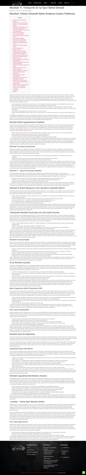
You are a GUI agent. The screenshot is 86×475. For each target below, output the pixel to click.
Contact (60, 2)
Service (45, 2)
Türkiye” (15, 91)
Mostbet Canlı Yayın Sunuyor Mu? (20, 55)
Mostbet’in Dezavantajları (18, 32)
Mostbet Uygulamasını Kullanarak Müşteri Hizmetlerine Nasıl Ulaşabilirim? (20, 72)
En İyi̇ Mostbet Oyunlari (18, 34)
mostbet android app (26, 130)
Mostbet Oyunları (17, 57)
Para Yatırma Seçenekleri (18, 38)
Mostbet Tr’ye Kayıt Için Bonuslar (20, 22)
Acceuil (29, 2)
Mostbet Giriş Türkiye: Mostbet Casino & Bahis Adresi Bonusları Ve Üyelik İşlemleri (20, 82)
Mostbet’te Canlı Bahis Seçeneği (20, 56)
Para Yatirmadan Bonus (18, 48)
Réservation (53, 2)
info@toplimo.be (66, 457)
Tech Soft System (62, 472)
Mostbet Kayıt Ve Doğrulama (19, 39)
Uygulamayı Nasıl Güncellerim (19, 41)
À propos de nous (37, 2)
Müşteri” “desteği (17, 49)
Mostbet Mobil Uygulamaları (19, 53)
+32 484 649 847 (65, 447)
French (67, 2)
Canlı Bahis (15, 90)
